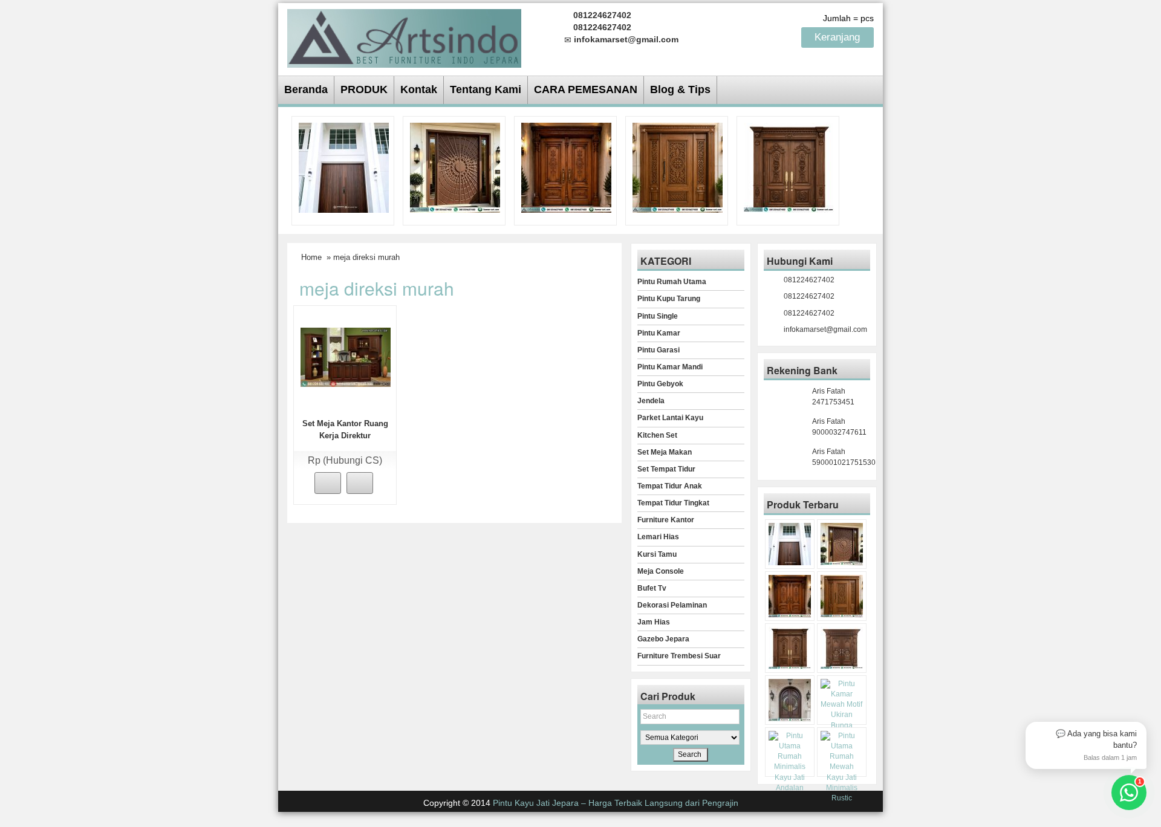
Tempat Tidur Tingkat (673, 503)
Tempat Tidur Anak (669, 486)
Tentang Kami (485, 89)
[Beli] (327, 483)
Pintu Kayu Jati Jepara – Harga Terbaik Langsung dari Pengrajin (615, 803)
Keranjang (839, 37)
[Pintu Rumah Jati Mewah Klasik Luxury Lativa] (789, 167)
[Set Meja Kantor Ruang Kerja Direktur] (346, 357)
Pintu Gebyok (660, 384)
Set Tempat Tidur (666, 469)
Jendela (651, 401)
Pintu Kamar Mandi (670, 367)
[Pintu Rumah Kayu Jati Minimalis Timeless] (344, 167)
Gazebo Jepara (663, 639)
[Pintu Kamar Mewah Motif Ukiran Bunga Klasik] (842, 710)
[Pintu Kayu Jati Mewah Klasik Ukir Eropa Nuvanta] (842, 648)
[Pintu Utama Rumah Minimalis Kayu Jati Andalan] (790, 762)
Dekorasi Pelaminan (672, 605)
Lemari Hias (658, 537)
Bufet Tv (651, 588)
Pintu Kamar (658, 333)
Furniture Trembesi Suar (679, 656)
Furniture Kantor (665, 520)
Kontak (418, 89)
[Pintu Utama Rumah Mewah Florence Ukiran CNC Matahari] (455, 167)
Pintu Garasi (658, 350)
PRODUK (364, 89)
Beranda (306, 89)
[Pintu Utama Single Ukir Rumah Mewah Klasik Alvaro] (678, 167)
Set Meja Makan (664, 452)
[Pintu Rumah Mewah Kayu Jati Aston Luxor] (566, 167)
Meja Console (660, 571)
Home (311, 257)
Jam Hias (653, 622)
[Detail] (359, 483)
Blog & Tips (680, 89)
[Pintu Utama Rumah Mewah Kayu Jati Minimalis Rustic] (842, 767)
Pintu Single (657, 316)
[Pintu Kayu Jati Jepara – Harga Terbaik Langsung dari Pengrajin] (404, 36)
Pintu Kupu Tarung (668, 298)
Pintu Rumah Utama (671, 281)
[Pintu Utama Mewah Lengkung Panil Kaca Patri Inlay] (790, 700)
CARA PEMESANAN (585, 89)
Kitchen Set (657, 435)
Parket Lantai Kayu (670, 418)
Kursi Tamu (657, 554)
